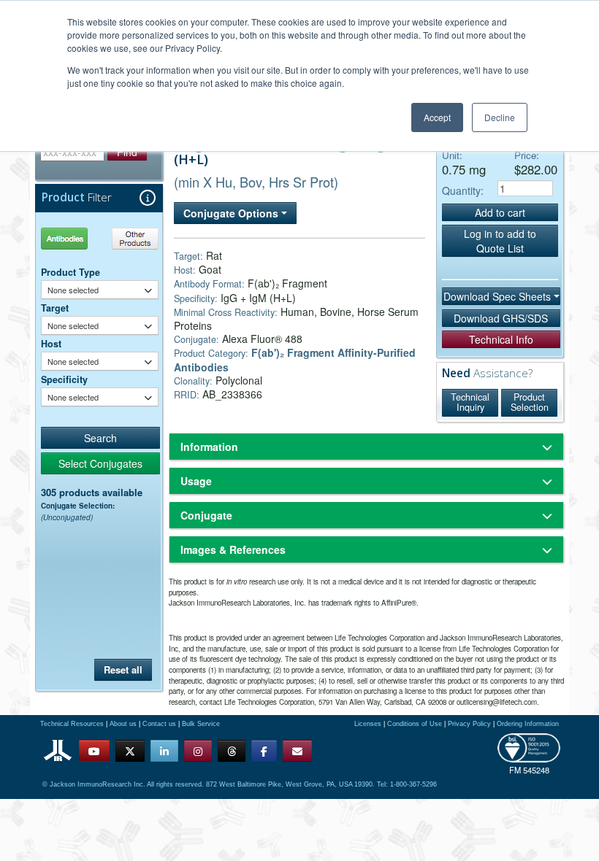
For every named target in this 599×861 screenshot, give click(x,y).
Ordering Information (528, 723)
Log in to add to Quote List (500, 240)
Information (209, 446)
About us (123, 723)
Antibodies (70, 238)
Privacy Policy (469, 723)
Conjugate (206, 515)
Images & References (233, 549)
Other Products (132, 238)
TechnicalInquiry (470, 402)
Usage (196, 481)
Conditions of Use (414, 723)
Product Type (70, 272)
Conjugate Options (232, 213)
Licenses (367, 723)
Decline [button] (499, 117)
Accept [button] (437, 117)
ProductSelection (530, 402)
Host (51, 343)
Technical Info (501, 339)
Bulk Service (201, 723)
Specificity (64, 379)
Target (55, 308)
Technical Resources (72, 723)
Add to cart (500, 212)
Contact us (159, 723)
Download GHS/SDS (501, 318)
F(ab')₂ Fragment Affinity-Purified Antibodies (295, 359)
